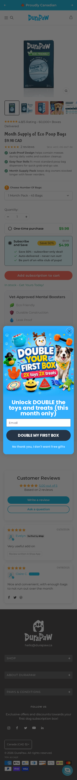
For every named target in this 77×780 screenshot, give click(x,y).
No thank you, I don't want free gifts (38, 447)
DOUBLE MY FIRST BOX (38, 435)
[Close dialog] (70, 331)
